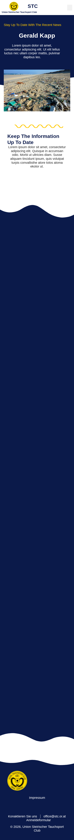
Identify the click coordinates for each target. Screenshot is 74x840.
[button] (69, 8)
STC (33, 6)
